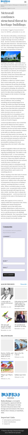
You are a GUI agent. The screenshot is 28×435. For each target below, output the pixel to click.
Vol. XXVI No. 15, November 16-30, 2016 (14, 32)
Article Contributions (10, 422)
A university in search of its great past (7, 303)
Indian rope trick (20, 375)
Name (5, 261)
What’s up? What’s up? (7, 375)
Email (5, 268)
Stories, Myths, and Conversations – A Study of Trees (7, 354)
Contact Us (7, 424)
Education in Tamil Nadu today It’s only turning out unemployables (21, 304)
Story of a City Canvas (19, 354)
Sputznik (18, 433)
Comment (6, 237)
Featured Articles (18, 30)
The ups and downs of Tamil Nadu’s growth (6, 326)
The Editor (5, 30)
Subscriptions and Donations (12, 420)
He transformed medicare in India (20, 325)
